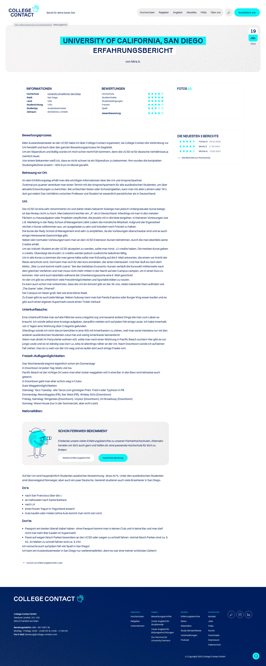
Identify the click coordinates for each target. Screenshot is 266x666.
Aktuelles (191, 12)
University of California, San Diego (64, 93)
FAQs (204, 12)
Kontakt (212, 616)
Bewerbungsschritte (161, 616)
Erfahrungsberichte (190, 616)
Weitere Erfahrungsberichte (76, 457)
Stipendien (186, 625)
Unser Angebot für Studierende (160, 623)
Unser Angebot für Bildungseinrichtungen (162, 631)
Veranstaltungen (189, 635)
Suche (211, 630)
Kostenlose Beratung (113, 457)
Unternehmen (137, 625)
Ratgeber (135, 621)
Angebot (177, 12)
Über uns (216, 12)
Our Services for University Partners (160, 639)
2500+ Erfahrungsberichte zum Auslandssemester (33, 25)
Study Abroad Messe (191, 630)
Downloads (213, 635)
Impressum (213, 640)
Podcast (185, 640)
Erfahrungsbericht (60, 25)
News (183, 621)
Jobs (210, 621)
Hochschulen (137, 616)
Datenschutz (214, 644)
